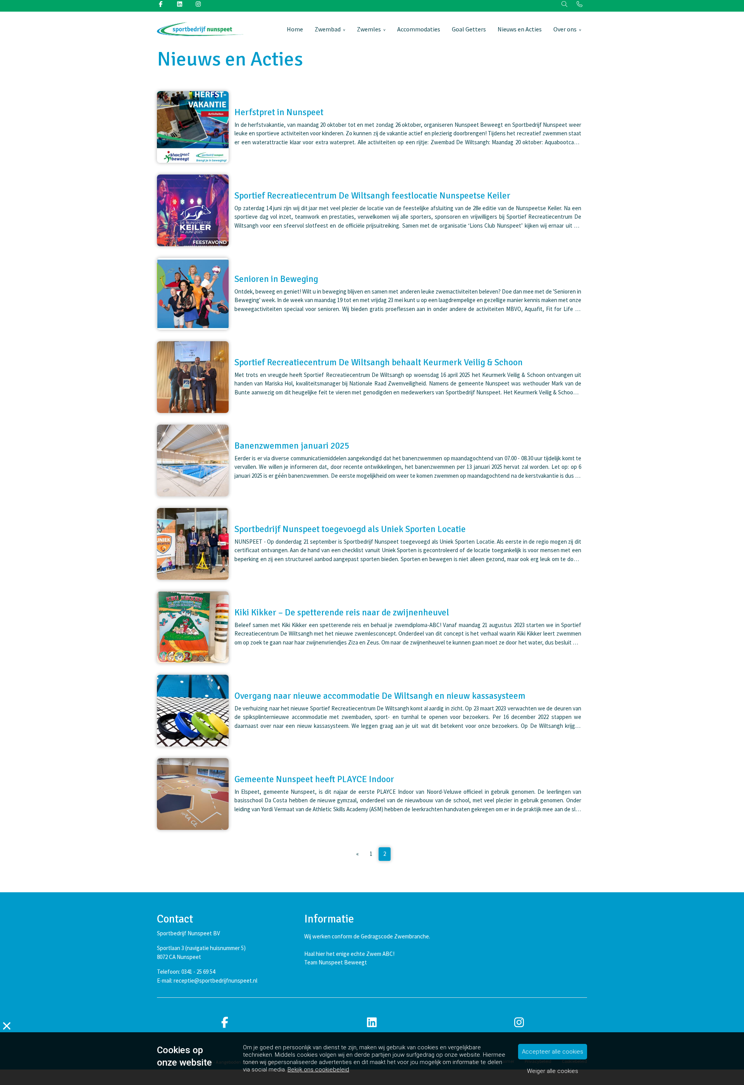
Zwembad (328, 29)
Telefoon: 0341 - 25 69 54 (186, 971)
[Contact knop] (579, 4)
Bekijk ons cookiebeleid (318, 1069)
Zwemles (369, 29)
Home (295, 29)
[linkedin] (372, 1023)
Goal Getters (469, 29)
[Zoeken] (564, 4)
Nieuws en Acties (520, 29)
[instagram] (519, 1023)
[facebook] (225, 1023)
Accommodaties (418, 29)
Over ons (565, 29)
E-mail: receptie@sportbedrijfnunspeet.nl (207, 980)
